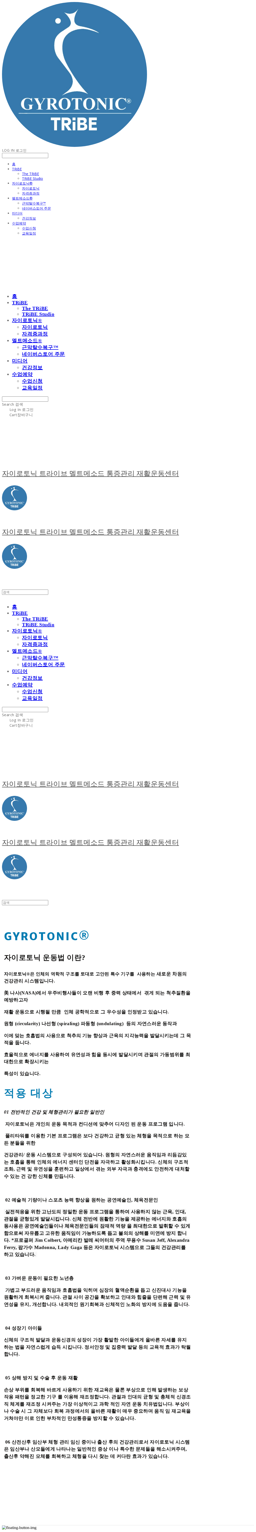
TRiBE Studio (32, 178)
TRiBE (17, 169)
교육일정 (29, 233)
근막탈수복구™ (34, 203)
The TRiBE (30, 173)
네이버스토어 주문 (36, 208)
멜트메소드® (22, 198)
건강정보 (29, 218)
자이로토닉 (31, 188)
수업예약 (19, 223)
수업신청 (29, 228)
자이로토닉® (22, 183)
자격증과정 (31, 193)
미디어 (17, 213)
